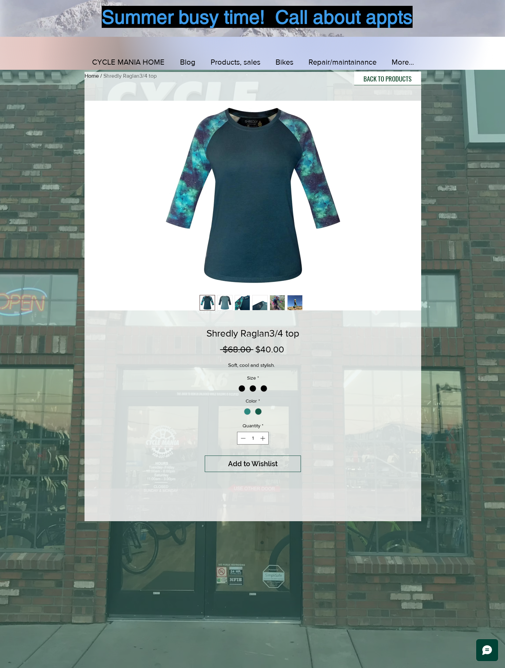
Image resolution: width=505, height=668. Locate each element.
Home (92, 76)
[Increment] (263, 438)
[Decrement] (242, 438)
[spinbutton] (253, 438)
